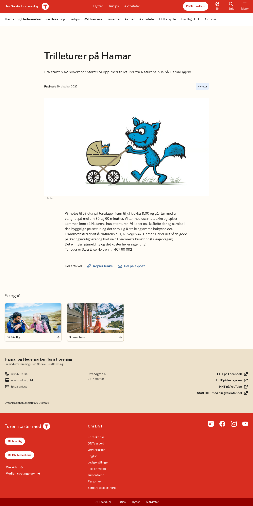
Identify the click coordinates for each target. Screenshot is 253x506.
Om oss (210, 19)
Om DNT (95, 426)
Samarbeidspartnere (102, 488)
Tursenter (113, 19)
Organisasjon (97, 450)
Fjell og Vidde (97, 469)
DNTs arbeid (96, 443)
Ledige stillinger (98, 462)
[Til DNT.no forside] (26, 6)
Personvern (96, 481)
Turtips (113, 6)
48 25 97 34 (19, 374)
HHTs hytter (168, 19)
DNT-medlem (195, 6)
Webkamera (93, 19)
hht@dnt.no (19, 387)
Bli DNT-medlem (19, 455)
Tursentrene (96, 475)
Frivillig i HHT (191, 19)
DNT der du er (103, 502)
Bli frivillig (15, 441)
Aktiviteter (132, 6)
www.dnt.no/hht (22, 380)
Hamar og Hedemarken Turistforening (35, 19)
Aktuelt (130, 19)
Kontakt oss (96, 437)
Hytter (98, 6)
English (92, 456)
